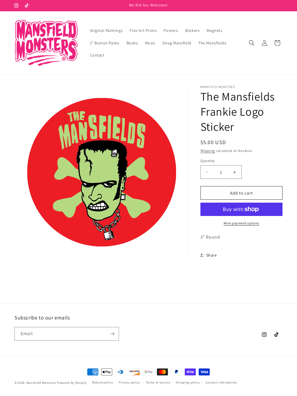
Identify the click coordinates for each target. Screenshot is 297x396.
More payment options (241, 223)
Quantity (207, 160)
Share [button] (211, 255)
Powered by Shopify (72, 383)
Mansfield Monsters (41, 383)
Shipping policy (188, 382)
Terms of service (158, 382)
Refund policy (102, 382)
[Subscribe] (112, 334)
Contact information (221, 382)
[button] (251, 43)
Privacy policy (129, 382)
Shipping (207, 150)
